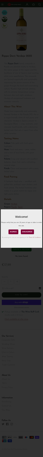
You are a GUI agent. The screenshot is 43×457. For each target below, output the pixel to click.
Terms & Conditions (35, 237)
